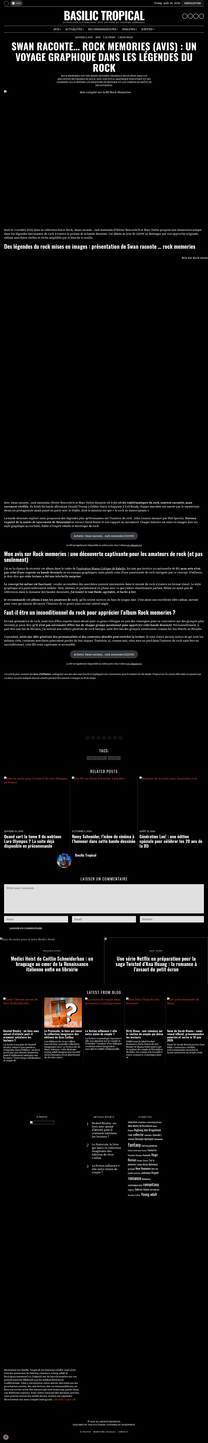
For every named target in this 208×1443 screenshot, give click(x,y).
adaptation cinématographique (150, 1122)
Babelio (155, 1126)
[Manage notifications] (5, 1437)
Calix (130, 1135)
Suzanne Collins (134, 1195)
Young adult (149, 1194)
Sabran (138, 1189)
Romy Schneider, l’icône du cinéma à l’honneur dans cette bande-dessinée (103, 838)
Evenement (158, 1139)
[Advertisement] (101, 707)
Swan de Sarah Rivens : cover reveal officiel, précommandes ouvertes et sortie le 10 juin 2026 (185, 1035)
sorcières (154, 1189)
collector (138, 1134)
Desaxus (139, 1139)
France (144, 1150)
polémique (146, 1172)
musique (114, 758)
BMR (146, 1130)
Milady (145, 1164)
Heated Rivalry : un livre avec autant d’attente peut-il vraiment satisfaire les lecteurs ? (21, 1035)
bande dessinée (96, 758)
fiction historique (134, 1150)
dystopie (148, 1139)
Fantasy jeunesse (149, 1145)
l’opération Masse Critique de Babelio (100, 568)
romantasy (151, 1184)
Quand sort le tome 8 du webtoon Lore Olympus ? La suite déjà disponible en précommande (32, 841)
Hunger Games (142, 1160)
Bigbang (138, 1130)
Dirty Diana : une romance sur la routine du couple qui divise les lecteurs (144, 1034)
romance (134, 1178)
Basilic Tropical (85, 855)
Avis (98, 37)
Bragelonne (155, 1130)
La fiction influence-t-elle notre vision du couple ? (101, 1032)
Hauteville (147, 1155)
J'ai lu (151, 1160)
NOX (153, 1168)
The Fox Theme (97, 1424)
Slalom (146, 1189)
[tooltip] (184, 16)
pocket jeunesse (134, 1172)
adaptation (132, 1122)
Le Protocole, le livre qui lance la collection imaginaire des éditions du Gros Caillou (63, 1034)
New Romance (143, 1168)
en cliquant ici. (134, 545)
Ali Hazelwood (145, 1126)
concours (148, 1135)
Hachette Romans (135, 1155)
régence (131, 1189)
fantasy (134, 1144)
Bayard (130, 1130)
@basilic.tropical (64, 1399)
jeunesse (132, 1164)
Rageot (155, 1173)
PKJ (156, 1168)
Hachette (152, 1150)
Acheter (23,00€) (104, 536)
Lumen (139, 1164)
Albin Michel (133, 1126)
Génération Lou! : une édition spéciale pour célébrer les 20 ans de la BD (170, 841)
